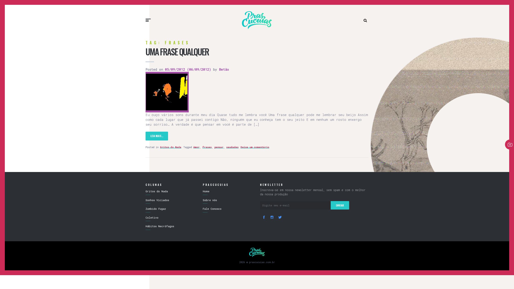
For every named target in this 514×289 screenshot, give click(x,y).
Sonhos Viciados (157, 200)
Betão (223, 69)
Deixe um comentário (255, 147)
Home (206, 191)
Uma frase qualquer (177, 51)
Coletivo (152, 217)
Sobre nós (210, 200)
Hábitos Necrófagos (160, 226)
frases (207, 147)
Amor (196, 147)
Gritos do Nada (170, 147)
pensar (218, 147)
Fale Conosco (212, 209)
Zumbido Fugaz (156, 209)
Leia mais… (156, 136)
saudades (232, 147)
